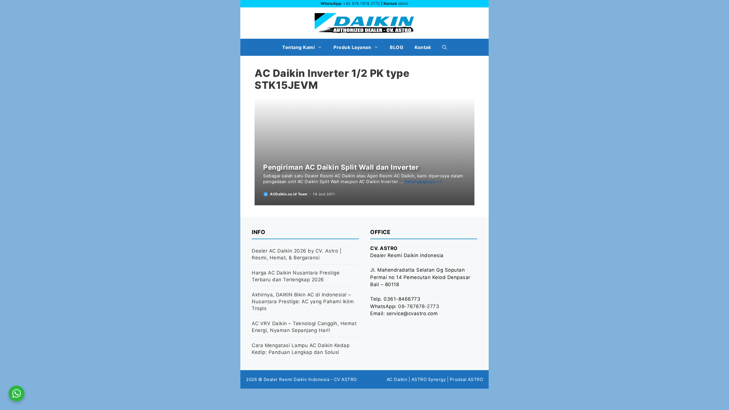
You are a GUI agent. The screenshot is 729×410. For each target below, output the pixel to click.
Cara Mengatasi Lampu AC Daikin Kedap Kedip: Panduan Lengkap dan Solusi (300, 349)
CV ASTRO (345, 379)
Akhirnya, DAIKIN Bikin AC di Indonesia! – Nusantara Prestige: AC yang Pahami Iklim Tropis (303, 301)
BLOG (396, 47)
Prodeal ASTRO (466, 379)
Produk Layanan (352, 47)
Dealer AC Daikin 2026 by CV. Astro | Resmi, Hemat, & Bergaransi (296, 254)
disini (403, 3)
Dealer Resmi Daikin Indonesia (296, 379)
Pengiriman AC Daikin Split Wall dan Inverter (341, 167)
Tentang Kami (298, 47)
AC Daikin (397, 379)
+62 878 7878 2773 (361, 3)
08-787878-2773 (418, 306)
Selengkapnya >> (423, 181)
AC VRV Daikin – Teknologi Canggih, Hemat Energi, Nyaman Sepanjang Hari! (304, 327)
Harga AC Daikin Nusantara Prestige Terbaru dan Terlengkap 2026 (295, 276)
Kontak (423, 47)
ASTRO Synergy (428, 379)
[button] (444, 47)
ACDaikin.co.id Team (289, 194)
